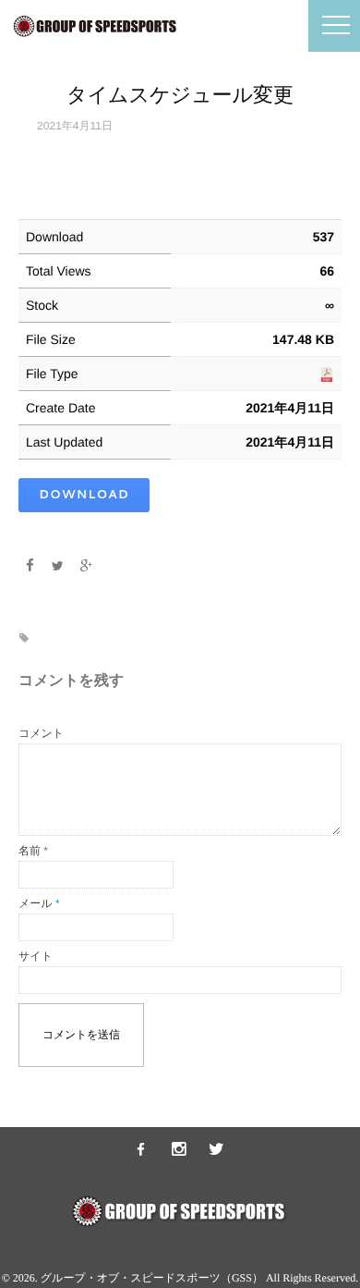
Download (84, 494)
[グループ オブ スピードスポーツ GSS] (141, 1150)
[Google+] (87, 566)
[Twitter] (58, 566)
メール (39, 903)
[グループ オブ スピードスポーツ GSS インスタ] (179, 1150)
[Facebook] (29, 566)
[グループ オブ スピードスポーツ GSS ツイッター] (217, 1150)
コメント (41, 733)
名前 (33, 850)
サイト (35, 956)
